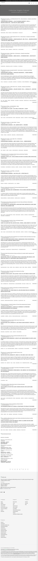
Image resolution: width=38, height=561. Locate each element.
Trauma (2, 134)
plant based (16, 300)
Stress (2, 414)
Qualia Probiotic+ (3, 537)
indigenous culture (9, 66)
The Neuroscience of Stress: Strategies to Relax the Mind (17, 406)
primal (26, 267)
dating (6, 100)
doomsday (15, 81)
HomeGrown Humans (19, 134)
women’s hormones (10, 197)
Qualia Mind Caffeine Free (5, 524)
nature (11, 267)
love (3, 100)
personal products (14, 249)
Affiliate (2, 503)
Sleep (2, 283)
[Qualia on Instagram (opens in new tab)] (2, 492)
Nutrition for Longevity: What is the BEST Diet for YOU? (17, 354)
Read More (34, 32)
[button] (29, 3)
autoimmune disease (22, 249)
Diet (5, 362)
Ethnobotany (3, 66)
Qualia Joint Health (4, 530)
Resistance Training (11, 348)
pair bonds (12, 100)
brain (7, 32)
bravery (4, 150)
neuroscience (18, 117)
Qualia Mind (3, 523)
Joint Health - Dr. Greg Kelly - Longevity (6, 456)
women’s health (17, 197)
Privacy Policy (3, 505)
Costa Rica (20, 166)
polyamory (17, 100)
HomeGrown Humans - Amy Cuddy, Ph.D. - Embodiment (16, 141)
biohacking (3, 331)
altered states (15, 49)
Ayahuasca (13, 166)
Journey (17, 166)
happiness (29, 267)
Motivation (11, 429)
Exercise (2, 348)
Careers (2, 509)
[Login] (33, 3)
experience (10, 49)
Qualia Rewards (15, 511)
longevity (14, 331)
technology (6, 81)
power (7, 150)
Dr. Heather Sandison (5, 155)
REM (30, 283)
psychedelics (15, 66)
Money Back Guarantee (16, 509)
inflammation (23, 197)
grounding (3, 215)
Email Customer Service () (9, 487)
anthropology (26, 100)
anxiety (5, 414)
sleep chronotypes (9, 117)
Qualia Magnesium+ (4, 534)
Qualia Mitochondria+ (4, 526)
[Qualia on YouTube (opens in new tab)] (4, 492)
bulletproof (7, 331)
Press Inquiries (3, 504)
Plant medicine (8, 166)
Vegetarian (18, 362)
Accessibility (15, 508)
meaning (18, 183)
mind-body (17, 267)
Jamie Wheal (4, 19)
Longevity (8, 362)
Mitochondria (26, 348)
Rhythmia (24, 166)
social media (10, 81)
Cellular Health (21, 348)
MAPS (7, 380)
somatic (10, 150)
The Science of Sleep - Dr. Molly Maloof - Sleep (14, 108)
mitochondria (19, 331)
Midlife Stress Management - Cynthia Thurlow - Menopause (6, 461)
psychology (20, 32)
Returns (14, 512)
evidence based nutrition (9, 300)
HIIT (6, 348)
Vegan (14, 362)
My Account (15, 501)
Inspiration (19, 429)
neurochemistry (15, 32)
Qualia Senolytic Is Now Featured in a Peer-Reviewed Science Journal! (18, 0)
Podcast (26, 501)
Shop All (2, 522)
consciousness (20, 49)
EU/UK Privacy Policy (4, 507)
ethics (2, 81)
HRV (7, 414)
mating (9, 100)
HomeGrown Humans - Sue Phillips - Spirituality (14, 173)
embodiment (26, 150)
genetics (22, 117)
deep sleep (24, 283)
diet (24, 300)
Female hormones (4, 197)
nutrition (26, 117)
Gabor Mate (9, 134)
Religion (2, 183)
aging (11, 331)
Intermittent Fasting (25, 362)
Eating (31, 362)
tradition (6, 183)
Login (14, 503)
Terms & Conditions (4, 508)
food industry (20, 300)
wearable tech (5, 283)
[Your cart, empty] (35, 3)
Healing (5, 134)
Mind (4, 429)
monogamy (21, 100)
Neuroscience (3, 32)
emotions (10, 32)
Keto (21, 362)
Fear (1, 150)
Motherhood (3, 249)
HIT (4, 348)
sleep (2, 117)
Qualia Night (3, 535)
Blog (26, 504)
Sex (1, 100)
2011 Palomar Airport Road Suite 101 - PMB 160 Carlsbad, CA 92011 (5, 484)
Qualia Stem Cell (3, 531)
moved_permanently (25, 81)
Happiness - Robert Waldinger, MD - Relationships (5, 443)
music (14, 267)
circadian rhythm (31, 117)
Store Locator (15, 507)
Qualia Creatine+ (3, 533)
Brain (2, 429)
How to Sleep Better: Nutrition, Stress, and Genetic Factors (18, 222)
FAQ (13, 504)
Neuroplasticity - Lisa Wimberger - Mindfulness (6, 448)
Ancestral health (4, 267)
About (2, 501)
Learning (14, 429)
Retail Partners (15, 505)
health (4, 117)
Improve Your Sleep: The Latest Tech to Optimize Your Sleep (18, 273)
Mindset (6, 429)
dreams (27, 283)
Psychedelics (20, 66)
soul (15, 183)
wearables (10, 414)
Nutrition (2, 300)
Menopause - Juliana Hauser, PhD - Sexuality (6, 452)
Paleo (12, 362)
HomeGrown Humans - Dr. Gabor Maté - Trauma (14, 124)
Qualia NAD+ (3, 527)
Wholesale (2, 511)
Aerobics (16, 348)
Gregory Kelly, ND (5, 107)
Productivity (23, 429)
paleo (8, 267)
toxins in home (8, 249)
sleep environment (18, 283)
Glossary (26, 503)
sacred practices (11, 183)
